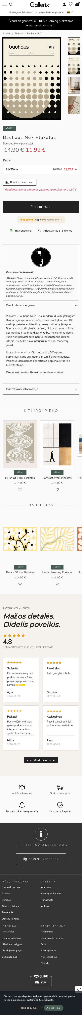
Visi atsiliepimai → (41, 760)
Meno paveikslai (23, 143)
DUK (43, 944)
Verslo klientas (49, 956)
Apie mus (46, 887)
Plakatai (6, 893)
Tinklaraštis (8, 931)
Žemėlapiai (8, 912)
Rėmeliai (6, 899)
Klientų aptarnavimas (52, 938)
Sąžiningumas (9, 956)
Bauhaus (8, 143)
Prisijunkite (47, 931)
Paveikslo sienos (11, 887)
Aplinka (45, 906)
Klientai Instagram (11, 938)
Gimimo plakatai (10, 906)
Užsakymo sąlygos (12, 944)
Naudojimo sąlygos (12, 950)
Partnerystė (47, 899)
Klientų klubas (49, 950)
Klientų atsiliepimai (51, 893)
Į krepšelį (43, 207)
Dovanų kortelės (43, 859)
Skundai (45, 963)
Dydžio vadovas (21, 182)
